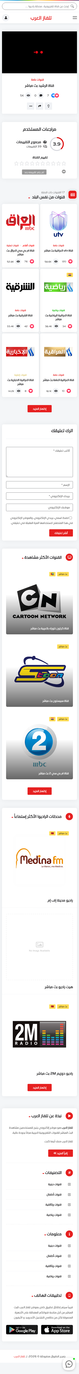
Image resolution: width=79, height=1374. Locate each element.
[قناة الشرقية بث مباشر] (20, 287)
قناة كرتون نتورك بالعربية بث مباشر (50, 628)
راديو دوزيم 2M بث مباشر (55, 1073)
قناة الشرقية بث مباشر (20, 315)
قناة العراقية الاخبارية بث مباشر (20, 381)
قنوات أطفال (54, 1194)
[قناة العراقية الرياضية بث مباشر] (58, 287)
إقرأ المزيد (62, 1153)
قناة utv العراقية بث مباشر (58, 250)
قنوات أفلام (28, 245)
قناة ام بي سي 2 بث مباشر (54, 773)
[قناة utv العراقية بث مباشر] (58, 222)
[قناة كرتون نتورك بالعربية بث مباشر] (39, 601)
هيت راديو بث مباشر (59, 987)
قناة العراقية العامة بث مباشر (58, 379)
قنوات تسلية (13, 245)
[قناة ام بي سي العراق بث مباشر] (20, 222)
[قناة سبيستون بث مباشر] (39, 673)
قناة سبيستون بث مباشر (56, 700)
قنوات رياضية (58, 310)
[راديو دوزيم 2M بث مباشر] (39, 1033)
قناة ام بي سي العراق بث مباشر (20, 252)
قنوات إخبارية (20, 375)
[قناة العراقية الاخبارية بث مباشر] (20, 351)
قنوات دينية (55, 1184)
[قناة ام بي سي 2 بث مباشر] (39, 746)
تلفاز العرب (41, 17)
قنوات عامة (37, 79)
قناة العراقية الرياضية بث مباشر (58, 317)
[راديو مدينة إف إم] (39, 860)
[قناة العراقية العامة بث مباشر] (58, 351)
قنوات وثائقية (54, 1204)
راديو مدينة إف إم (60, 900)
